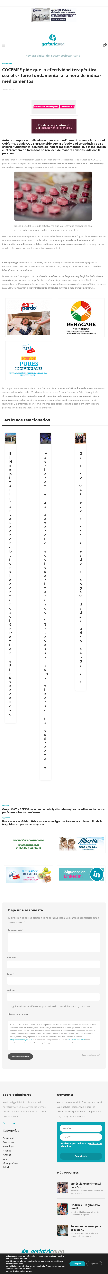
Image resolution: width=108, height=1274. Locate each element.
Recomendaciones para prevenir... (85, 1228)
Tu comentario (15, 930)
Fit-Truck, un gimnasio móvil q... (85, 1206)
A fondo (7, 1150)
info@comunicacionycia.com (21, 1040)
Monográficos (10, 1163)
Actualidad (7, 64)
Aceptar (77, 1263)
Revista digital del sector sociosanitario (53, 55)
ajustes (29, 1271)
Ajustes (94, 1263)
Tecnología (8, 1146)
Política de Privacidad (76, 1040)
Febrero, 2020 (7, 90)
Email (10, 974)
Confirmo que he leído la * (81, 1145)
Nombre (11, 957)
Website (12, 990)
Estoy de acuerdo (19, 1014)
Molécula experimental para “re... (85, 1185)
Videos (6, 1159)
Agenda (7, 1154)
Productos (8, 1142)
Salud (6, 1167)
